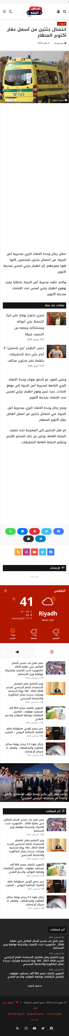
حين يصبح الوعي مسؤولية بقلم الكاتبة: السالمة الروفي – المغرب (24, 730)
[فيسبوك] (58, 531)
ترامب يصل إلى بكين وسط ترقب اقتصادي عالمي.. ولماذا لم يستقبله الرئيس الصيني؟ (34, 796)
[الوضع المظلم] (10, 13)
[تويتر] (46, 531)
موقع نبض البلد (54, 1014)
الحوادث (61, 24)
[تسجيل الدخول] (58, 13)
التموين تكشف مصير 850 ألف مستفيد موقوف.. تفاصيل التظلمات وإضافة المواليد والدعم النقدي (24, 713)
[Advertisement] (34, 145)
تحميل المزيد (35, 986)
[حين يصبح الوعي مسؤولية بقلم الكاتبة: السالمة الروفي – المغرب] (55, 733)
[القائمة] (4, 13)
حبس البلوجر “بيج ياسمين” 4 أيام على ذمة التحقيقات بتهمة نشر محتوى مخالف (23, 354)
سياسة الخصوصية (35, 1014)
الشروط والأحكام (16, 1014)
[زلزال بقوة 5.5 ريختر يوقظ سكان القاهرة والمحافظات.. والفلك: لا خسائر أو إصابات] (55, 749)
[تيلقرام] (40, 538)
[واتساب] (10, 531)
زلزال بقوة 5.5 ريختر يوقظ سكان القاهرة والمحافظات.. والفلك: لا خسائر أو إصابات (24, 748)
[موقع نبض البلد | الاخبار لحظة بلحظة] (34, 11)
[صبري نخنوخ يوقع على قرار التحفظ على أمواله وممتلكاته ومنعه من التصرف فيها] (56, 318)
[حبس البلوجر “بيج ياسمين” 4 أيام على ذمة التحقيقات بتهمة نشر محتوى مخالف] (56, 351)
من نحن (34, 1019)
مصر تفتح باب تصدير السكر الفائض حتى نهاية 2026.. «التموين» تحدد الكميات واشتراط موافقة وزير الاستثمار (24, 669)
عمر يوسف (59, 43)
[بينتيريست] (34, 531)
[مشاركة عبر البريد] (28, 538)
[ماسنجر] (22, 531)
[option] (34, 782)
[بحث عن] (64, 13)
